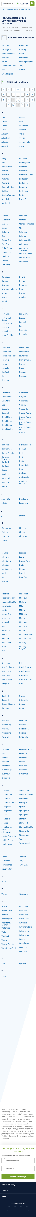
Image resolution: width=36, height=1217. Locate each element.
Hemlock (5, 482)
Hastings (5, 474)
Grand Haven (7, 421)
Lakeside (5, 565)
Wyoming (23, 951)
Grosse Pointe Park (25, 423)
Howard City (24, 465)
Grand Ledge (7, 425)
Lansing (22, 49)
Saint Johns (6, 807)
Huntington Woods (24, 482)
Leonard (22, 553)
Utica (4, 881)
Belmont (5, 183)
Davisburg (6, 277)
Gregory (22, 405)
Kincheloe (23, 528)
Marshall (5, 622)
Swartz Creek (24, 843)
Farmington (6, 352)
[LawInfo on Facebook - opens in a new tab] (9, 1208)
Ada (3, 118)
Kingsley (22, 532)
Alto (21, 122)
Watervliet (6, 932)
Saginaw (5, 790)
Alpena (22, 118)
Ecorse (22, 318)
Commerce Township (23, 249)
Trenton (22, 857)
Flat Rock (5, 372)
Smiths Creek (7, 840)
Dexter (22, 281)
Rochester (6, 778)
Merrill (4, 650)
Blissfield (23, 167)
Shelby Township (9, 836)
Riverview (6, 774)
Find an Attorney (8, 1185)
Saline (4, 815)
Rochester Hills (25, 749)
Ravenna (5, 749)
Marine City (6, 614)
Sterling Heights (26, 62)
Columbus (23, 244)
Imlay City (6, 499)
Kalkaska (5, 532)
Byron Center (24, 199)
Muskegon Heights (23, 647)
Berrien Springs (8, 195)
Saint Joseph (7, 811)
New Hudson (7, 679)
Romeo (22, 762)
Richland (5, 762)
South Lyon (24, 790)
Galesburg (6, 393)
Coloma (22, 236)
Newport (5, 683)
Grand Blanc (7, 417)
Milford (22, 610)
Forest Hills (24, 348)
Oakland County (8, 704)
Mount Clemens (26, 634)
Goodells (5, 409)
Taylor (4, 857)
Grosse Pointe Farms (25, 418)
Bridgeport (23, 179)
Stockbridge (24, 835)
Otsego (22, 704)
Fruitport (23, 376)
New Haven (6, 675)
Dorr (21, 289)
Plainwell (5, 737)
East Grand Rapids (6, 319)
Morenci (22, 630)
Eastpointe (6, 331)
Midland (22, 602)
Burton (22, 195)
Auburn (22, 138)
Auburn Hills (24, 142)
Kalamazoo (23, 45)
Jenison (22, 515)
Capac (4, 228)
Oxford (22, 708)
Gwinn (22, 432)
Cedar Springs (7, 248)
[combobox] (18, 1160)
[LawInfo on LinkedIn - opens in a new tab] (27, 1208)
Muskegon (23, 642)
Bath (4, 163)
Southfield (23, 58)
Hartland (5, 466)
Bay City (5, 171)
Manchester (7, 606)
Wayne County (8, 944)
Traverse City (7, 869)
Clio (20, 228)
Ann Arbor (6, 45)
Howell (22, 469)
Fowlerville (23, 356)
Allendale (5, 142)
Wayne (4, 940)
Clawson (22, 220)
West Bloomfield (9, 948)
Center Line (6, 252)
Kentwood (6, 540)
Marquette (6, 618)
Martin (4, 626)
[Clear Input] (32, 1160)
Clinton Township (26, 224)
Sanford (5, 823)
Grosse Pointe (25, 413)
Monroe (22, 618)
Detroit (5, 62)
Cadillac (5, 216)
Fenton (4, 364)
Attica (21, 134)
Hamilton (5, 445)
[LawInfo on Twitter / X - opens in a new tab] (15, 1208)
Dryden (22, 293)
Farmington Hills (9, 66)
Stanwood (23, 823)
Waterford (6, 928)
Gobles (4, 405)
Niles (21, 663)
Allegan (5, 134)
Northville (23, 675)
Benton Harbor (8, 187)
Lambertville (7, 569)
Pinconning (6, 733)
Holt (21, 457)
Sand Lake (6, 819)
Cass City (5, 244)
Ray (3, 753)
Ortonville (23, 700)
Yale (3, 964)
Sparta (22, 807)
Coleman (23, 232)
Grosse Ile (23, 409)
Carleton (5, 232)
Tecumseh (6, 861)
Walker (4, 907)
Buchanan (23, 191)
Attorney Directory (12, 10)
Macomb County (8, 598)
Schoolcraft (6, 832)
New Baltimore (8, 667)
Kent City (5, 536)
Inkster (5, 503)
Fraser (21, 368)
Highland (5, 486)
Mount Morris (25, 638)
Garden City (6, 397)
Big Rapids (6, 203)
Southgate (23, 803)
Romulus (23, 766)
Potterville (23, 737)
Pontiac (22, 725)
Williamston (24, 935)
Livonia (22, 54)
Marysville (6, 630)
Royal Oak (23, 774)
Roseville (23, 770)
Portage (22, 733)
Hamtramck (7, 449)
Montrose (23, 626)
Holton (22, 461)
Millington (23, 614)
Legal (4, 1196)
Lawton (5, 581)
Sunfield (22, 839)
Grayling (22, 397)
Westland (23, 911)
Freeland (22, 372)
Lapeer (4, 577)
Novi (21, 683)
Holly (21, 453)
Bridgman (23, 183)
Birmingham (7, 49)
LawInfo (5, 1190)
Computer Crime (25, 10)
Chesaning (6, 264)
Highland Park (25, 445)
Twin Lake (23, 865)
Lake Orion (6, 561)
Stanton (22, 819)
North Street (24, 671)
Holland (22, 449)
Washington (7, 919)
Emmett (22, 322)
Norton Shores (25, 679)
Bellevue (5, 179)
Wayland (5, 936)
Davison (5, 281)
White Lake (24, 919)
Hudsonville (24, 477)
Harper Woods (8, 453)
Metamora (23, 594)
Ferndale (5, 368)
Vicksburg (23, 894)
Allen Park (6, 138)
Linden (22, 565)
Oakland (5, 700)
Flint (3, 70)
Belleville (5, 175)
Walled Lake (7, 911)
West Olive (23, 907)
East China (6, 314)
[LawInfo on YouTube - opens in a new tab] (21, 1208)
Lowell (22, 573)
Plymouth (23, 721)
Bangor (5, 159)
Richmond (6, 766)
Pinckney (5, 729)
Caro (3, 236)
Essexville (23, 334)
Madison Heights (9, 602)
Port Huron (24, 729)
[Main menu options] (8, 3)
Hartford (5, 462)
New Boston (7, 671)
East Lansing (7, 323)
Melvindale (6, 642)
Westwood (23, 915)
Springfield (23, 815)
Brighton (23, 187)
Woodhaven (24, 943)
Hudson (22, 473)
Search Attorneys (18, 1176)
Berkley (5, 191)
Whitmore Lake (25, 927)
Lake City (5, 557)
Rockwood (23, 758)
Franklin (22, 364)
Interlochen (24, 499)
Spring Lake (24, 811)
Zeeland (5, 976)
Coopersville (24, 257)
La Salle (5, 553)
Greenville (23, 401)
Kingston (23, 536)
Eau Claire (23, 314)
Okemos (5, 708)
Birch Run (23, 159)
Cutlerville (23, 261)
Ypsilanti (22, 964)
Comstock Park (25, 253)
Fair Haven (6, 348)
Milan (21, 606)
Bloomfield (23, 171)
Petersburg (6, 725)
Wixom (22, 939)
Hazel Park (6, 478)
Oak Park (5, 696)
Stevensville (24, 831)
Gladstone (6, 401)
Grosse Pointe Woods (25, 428)
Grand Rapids (7, 74)
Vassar (4, 894)
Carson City (6, 240)
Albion (4, 126)
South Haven (7, 844)
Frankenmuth (25, 360)
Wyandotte (23, 947)
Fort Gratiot (24, 352)
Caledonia (6, 220)
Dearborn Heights (9, 289)
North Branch (25, 667)
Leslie (21, 557)
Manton (5, 610)
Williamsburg (24, 931)
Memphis (5, 646)
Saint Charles (7, 794)
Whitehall (23, 923)
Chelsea (5, 260)
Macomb (5, 594)
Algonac (5, 130)
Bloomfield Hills (8, 54)
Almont (5, 146)
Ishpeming (23, 503)
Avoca (21, 146)
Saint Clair (6, 798)
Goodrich (5, 413)
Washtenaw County (6, 924)
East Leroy (6, 327)
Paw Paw (5, 721)
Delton (4, 297)
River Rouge (7, 770)
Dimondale (23, 285)
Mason (4, 634)
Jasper (4, 515)
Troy (21, 66)
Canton (5, 224)
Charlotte (5, 256)
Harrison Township (6, 458)
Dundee (22, 297)
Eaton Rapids (7, 335)
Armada (22, 130)
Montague (23, 622)
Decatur (5, 293)
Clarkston (23, 216)
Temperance (7, 865)
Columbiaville (25, 240)
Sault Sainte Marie (7, 828)
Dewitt (22, 277)
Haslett (5, 470)
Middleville (23, 598)
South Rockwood (26, 794)
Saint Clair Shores (9, 803)
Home (3, 10)
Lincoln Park (24, 561)
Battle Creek (7, 167)
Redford (5, 758)
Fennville (5, 360)
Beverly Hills (7, 199)
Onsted (22, 696)
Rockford (23, 753)
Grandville (23, 393)
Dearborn (6, 58)
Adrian (4, 122)
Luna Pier (23, 577)
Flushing (5, 380)
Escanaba (23, 330)
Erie (20, 326)
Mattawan (6, 638)
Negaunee (6, 663)
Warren (22, 70)
